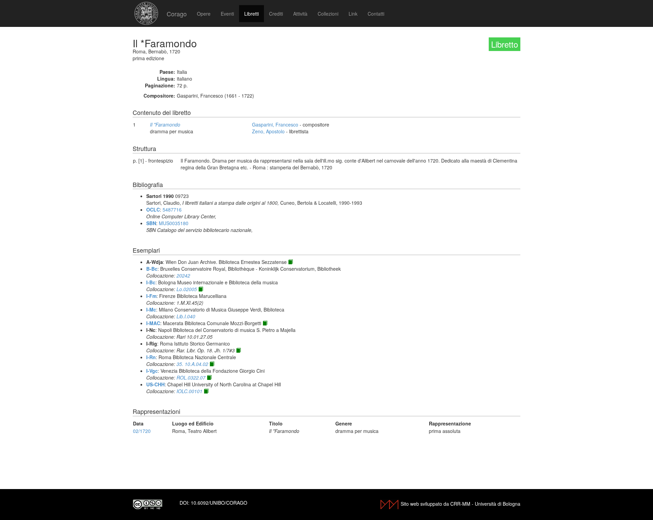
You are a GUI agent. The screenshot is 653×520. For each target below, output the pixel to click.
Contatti (376, 13)
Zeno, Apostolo (268, 131)
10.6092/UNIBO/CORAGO (219, 502)
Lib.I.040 (186, 316)
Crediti (276, 13)
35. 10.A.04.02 (192, 363)
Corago (177, 13)
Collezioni (328, 13)
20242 (183, 275)
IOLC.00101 (189, 391)
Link (353, 13)
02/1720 (142, 430)
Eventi (227, 13)
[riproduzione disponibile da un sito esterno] (290, 261)
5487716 (172, 209)
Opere (204, 13)
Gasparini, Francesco (275, 124)
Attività (300, 13)
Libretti (251, 13)
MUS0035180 (173, 223)
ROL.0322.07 (191, 377)
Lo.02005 (187, 289)
